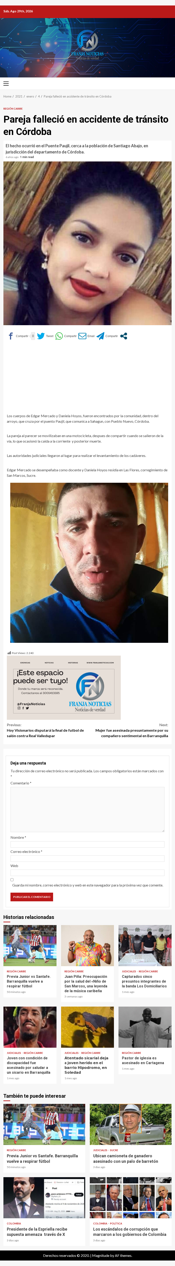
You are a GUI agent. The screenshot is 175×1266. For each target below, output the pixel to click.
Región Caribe (13, 108)
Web (14, 865)
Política (116, 1223)
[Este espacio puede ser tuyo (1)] (64, 687)
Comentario (20, 783)
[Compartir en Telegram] (107, 336)
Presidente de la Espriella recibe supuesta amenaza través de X (44, 1197)
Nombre (18, 837)
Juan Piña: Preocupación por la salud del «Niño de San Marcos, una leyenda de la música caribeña (87, 945)
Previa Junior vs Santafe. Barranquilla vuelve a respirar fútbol (30, 945)
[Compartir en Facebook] (17, 336)
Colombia (14, 1223)
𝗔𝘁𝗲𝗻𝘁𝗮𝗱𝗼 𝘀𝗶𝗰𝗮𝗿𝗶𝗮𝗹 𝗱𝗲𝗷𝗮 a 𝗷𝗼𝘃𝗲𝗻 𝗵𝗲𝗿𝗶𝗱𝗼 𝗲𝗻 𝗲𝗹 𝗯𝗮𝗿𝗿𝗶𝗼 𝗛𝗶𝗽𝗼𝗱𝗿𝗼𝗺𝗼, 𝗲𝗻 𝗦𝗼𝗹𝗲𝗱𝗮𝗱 (87, 1027)
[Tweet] (45, 336)
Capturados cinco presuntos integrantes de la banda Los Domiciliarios (145, 945)
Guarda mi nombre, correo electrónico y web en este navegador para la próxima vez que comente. (87, 885)
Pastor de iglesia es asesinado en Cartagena (145, 1027)
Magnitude (100, 1255)
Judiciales (129, 971)
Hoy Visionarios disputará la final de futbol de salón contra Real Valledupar (45, 730)
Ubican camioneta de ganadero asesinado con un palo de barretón (131, 1124)
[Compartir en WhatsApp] (66, 336)
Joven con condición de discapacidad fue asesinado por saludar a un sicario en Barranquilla (30, 1027)
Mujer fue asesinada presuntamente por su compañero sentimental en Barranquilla (131, 730)
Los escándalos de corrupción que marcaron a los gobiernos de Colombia (131, 1197)
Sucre (114, 1150)
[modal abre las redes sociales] (124, 336)
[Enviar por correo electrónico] (86, 336)
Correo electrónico (26, 851)
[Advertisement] (87, 379)
